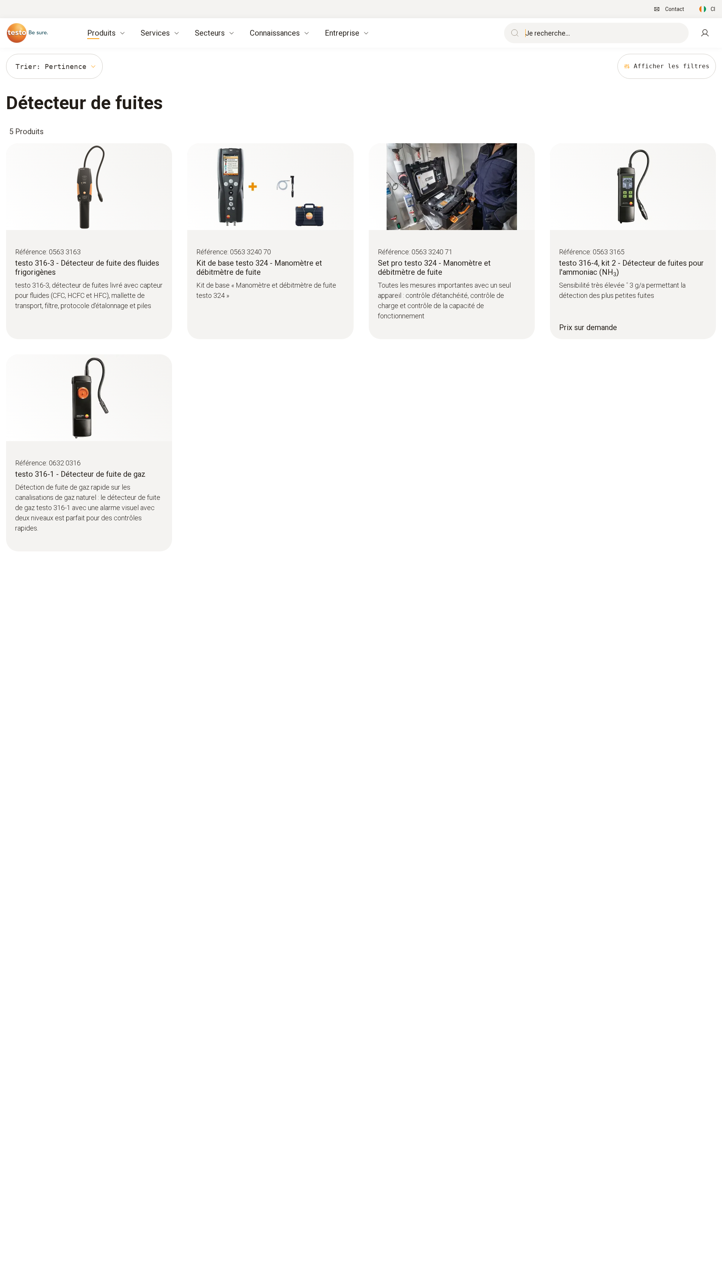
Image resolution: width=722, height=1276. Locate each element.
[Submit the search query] (513, 33)
